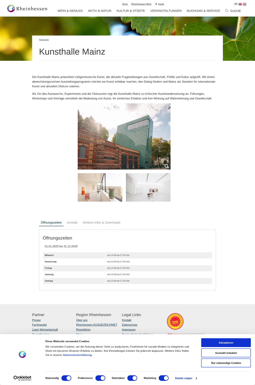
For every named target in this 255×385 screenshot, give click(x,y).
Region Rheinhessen (93, 315)
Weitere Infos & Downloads (101, 222)
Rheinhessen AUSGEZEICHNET (96, 324)
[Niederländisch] (244, 4)
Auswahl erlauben (226, 352)
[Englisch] (240, 4)
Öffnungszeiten (51, 222)
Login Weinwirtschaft (45, 329)
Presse (36, 320)
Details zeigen (183, 378)
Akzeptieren (226, 342)
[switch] (100, 378)
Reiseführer (83, 329)
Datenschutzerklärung (77, 354)
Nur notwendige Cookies (226, 362)
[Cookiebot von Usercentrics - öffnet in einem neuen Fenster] (22, 378)
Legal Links (131, 315)
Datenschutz (129, 324)
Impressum (128, 329)
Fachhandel (39, 324)
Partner (38, 315)
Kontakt (72, 222)
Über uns (81, 320)
